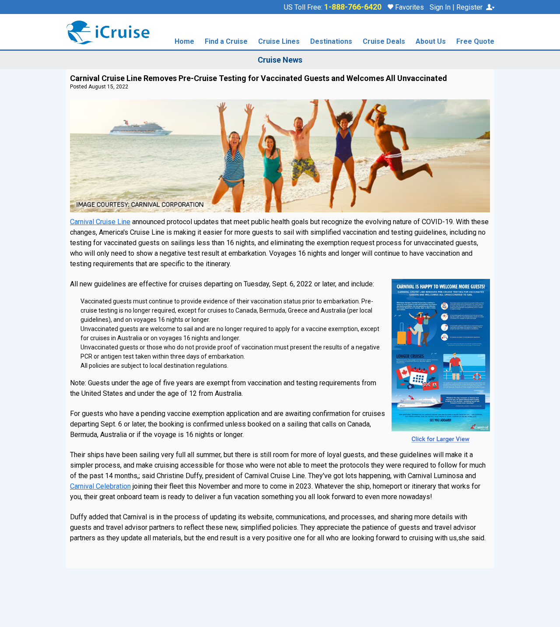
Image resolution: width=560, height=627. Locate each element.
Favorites (408, 7)
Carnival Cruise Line (100, 222)
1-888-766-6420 (353, 7)
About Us (431, 42)
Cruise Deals (384, 42)
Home (184, 42)
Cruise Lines (279, 42)
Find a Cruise (226, 42)
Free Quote (475, 42)
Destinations (331, 42)
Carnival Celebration (100, 486)
